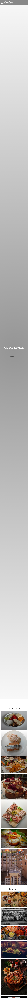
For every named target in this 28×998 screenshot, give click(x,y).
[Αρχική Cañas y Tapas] (7, 2)
